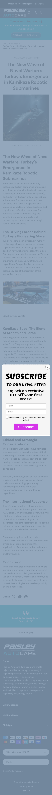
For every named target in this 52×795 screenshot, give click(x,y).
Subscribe (26, 427)
